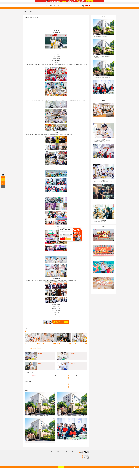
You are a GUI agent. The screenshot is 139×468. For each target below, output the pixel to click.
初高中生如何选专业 (34, 375)
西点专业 (64, 234)
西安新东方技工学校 (86, 455)
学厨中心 (26, 11)
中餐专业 (61, 234)
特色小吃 (71, 234)
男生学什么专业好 (78, 375)
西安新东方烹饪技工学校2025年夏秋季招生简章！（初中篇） (35, 348)
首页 (23, 11)
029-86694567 (86, 453)
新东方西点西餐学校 (86, 456)
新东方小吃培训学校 (86, 457)
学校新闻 (30, 11)
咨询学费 (39, 343)
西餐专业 (67, 234)
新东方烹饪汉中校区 (86, 458)
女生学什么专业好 (56, 375)
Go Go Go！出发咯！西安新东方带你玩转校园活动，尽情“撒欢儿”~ (35, 347)
